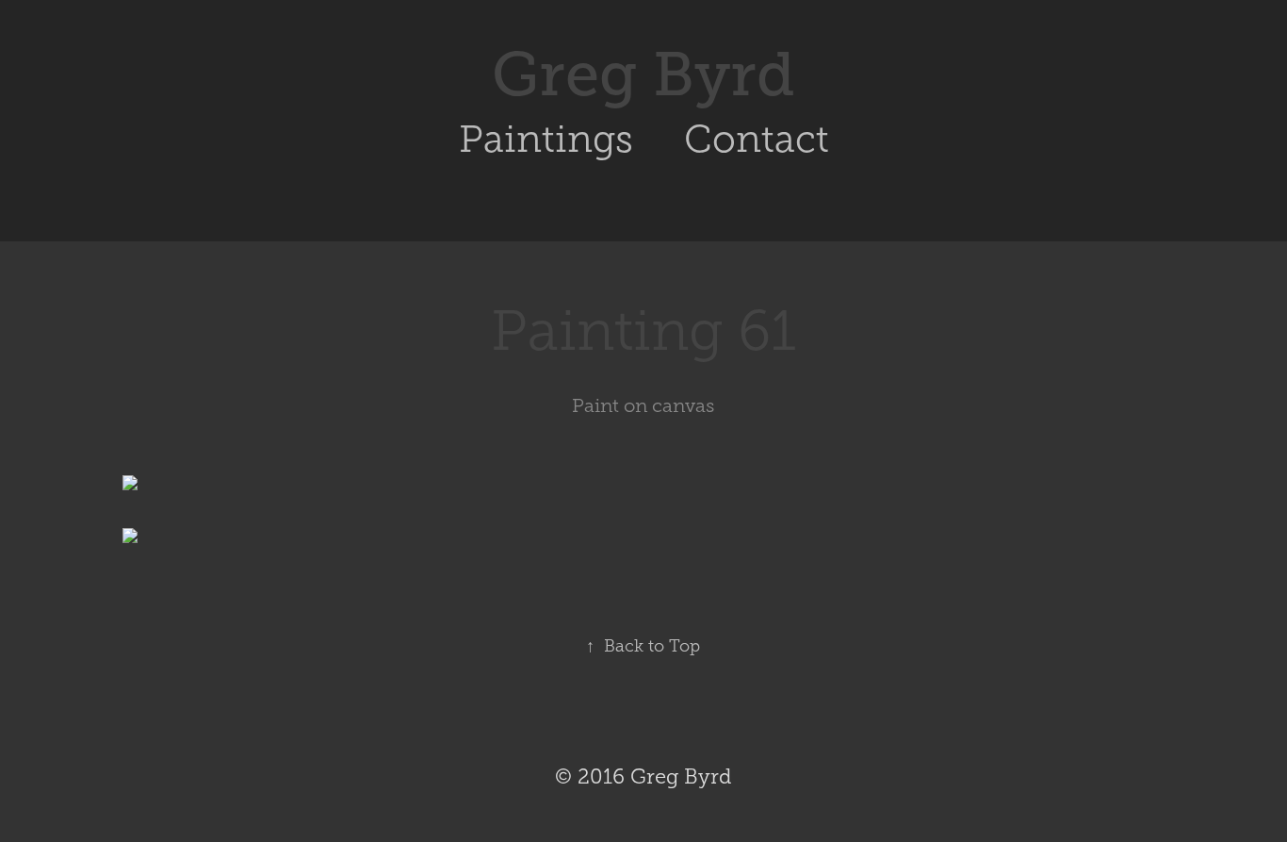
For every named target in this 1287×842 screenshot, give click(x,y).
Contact (756, 139)
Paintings (546, 139)
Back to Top (643, 645)
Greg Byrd (643, 74)
